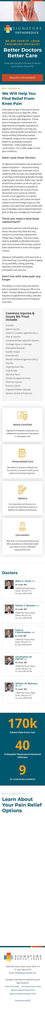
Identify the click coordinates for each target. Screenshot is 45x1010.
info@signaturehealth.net (25, 973)
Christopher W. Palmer (23, 658)
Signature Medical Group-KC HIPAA (23, 994)
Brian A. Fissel (25, 581)
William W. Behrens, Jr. (26, 684)
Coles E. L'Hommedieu (25, 631)
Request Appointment (23, 78)
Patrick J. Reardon (27, 605)
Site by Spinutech (21, 1000)
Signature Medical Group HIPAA (22, 990)
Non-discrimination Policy (31, 986)
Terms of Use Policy (12, 986)
